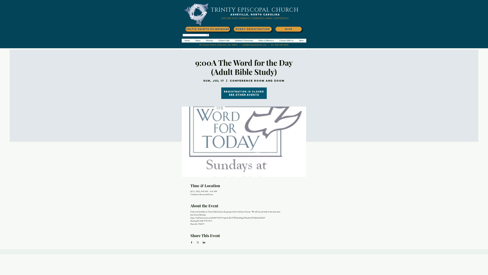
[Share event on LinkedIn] (204, 242)
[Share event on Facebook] (191, 242)
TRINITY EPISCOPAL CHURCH (255, 10)
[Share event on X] (198, 242)
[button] (198, 41)
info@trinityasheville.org (254, 45)
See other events (244, 94)
